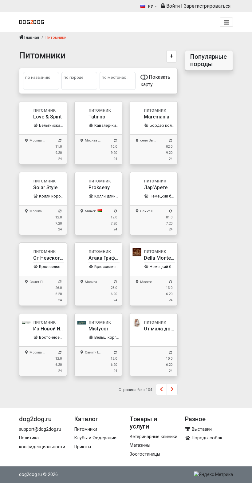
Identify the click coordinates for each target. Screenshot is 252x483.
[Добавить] (172, 56)
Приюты (82, 446)
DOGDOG (31, 22)
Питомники (85, 429)
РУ (150, 6)
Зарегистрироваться (207, 6)
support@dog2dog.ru (40, 429)
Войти (172, 6)
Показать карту (155, 80)
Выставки (201, 429)
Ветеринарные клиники (153, 436)
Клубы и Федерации (95, 438)
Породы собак (206, 438)
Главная (31, 37)
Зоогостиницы (145, 454)
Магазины (140, 445)
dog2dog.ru (30, 474)
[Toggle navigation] (226, 22)
